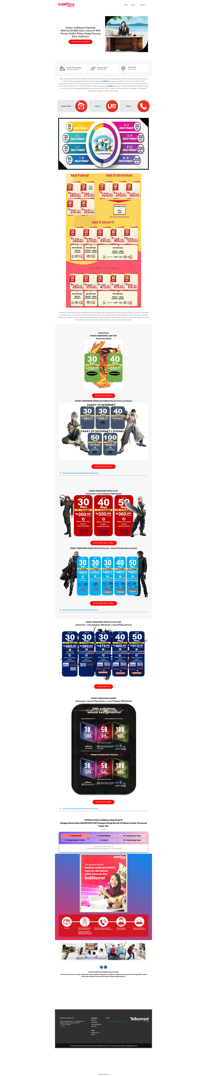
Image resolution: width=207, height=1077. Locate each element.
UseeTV (97, 106)
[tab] (75, 836)
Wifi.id (93, 1034)
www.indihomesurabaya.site (116, 1021)
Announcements (96, 1024)
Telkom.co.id (95, 1032)
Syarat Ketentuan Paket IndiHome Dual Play (80, 610)
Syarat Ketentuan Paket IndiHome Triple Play (80, 809)
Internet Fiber (66, 106)
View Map (62, 1026)
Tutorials (94, 1026)
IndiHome (111, 86)
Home (125, 4)
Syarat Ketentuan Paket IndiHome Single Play (81, 473)
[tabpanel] (103, 848)
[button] (103, 473)
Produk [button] (133, 4)
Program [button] (142, 4)
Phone (128, 106)
